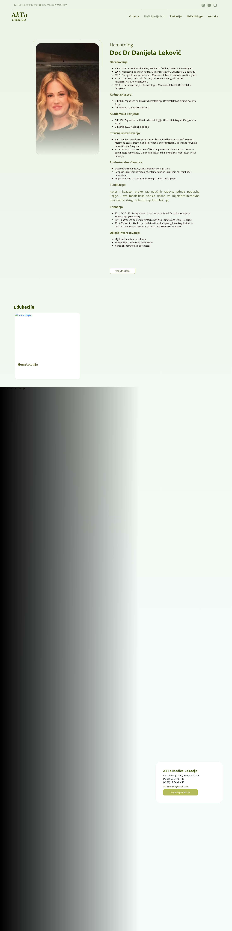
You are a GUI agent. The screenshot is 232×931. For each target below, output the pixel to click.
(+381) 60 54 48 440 (27, 4)
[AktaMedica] (29, 16)
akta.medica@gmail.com (54, 4)
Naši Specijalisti (154, 16)
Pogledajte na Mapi (180, 792)
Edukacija (176, 16)
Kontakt (213, 16)
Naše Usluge (195, 16)
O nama (134, 16)
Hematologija (28, 364)
